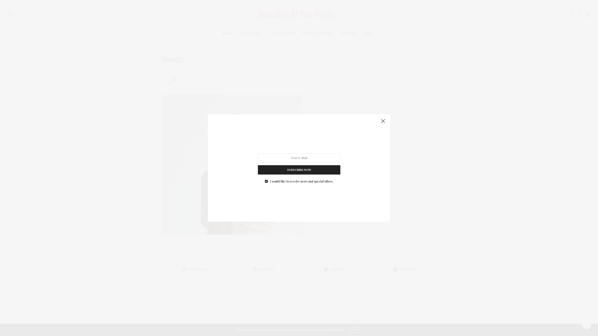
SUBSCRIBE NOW (299, 170)
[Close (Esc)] (383, 121)
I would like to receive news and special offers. (301, 181)
